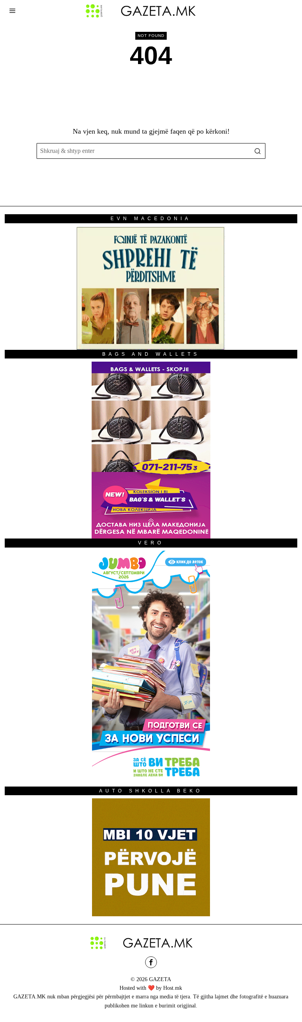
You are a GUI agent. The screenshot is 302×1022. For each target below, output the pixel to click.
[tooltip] (151, 962)
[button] (257, 151)
